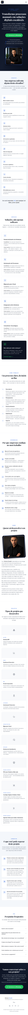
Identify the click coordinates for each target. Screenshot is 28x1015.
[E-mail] (15, 1006)
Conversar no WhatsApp (15, 35)
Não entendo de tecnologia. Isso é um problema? (13, 938)
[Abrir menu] (26, 2)
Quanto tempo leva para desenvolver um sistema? (11, 933)
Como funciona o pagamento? (8, 954)
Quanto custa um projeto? (7, 928)
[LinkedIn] (10, 1006)
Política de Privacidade (14, 1011)
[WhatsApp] (18, 1006)
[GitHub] (12, 1006)
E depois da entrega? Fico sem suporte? (11, 942)
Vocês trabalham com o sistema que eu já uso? (12, 950)
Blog (14, 1002)
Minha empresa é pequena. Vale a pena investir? (13, 946)
